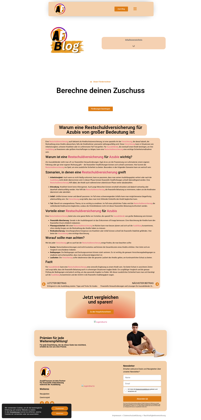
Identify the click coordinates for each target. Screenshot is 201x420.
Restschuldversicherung (58, 142)
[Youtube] (52, 403)
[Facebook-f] (42, 403)
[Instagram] (47, 403)
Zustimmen (59, 408)
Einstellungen (15, 412)
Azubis (114, 157)
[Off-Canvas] (135, 9)
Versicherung (127, 142)
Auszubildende (112, 147)
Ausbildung (49, 149)
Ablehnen (59, 413)
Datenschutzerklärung (143, 389)
